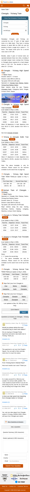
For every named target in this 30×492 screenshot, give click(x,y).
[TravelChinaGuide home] (7, 2)
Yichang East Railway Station (9, 85)
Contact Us (12, 486)
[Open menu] (1, 5)
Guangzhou (6, 289)
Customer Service (23, 486)
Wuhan (6, 299)
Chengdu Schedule (12, 133)
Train (7, 9)
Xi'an (6, 286)
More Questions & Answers (15, 422)
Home (3, 9)
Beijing (15, 286)
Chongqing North (6, 89)
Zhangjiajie (15, 299)
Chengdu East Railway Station (19, 83)
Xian (23, 299)
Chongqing (24, 289)
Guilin (14, 289)
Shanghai (23, 286)
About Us (4, 486)
